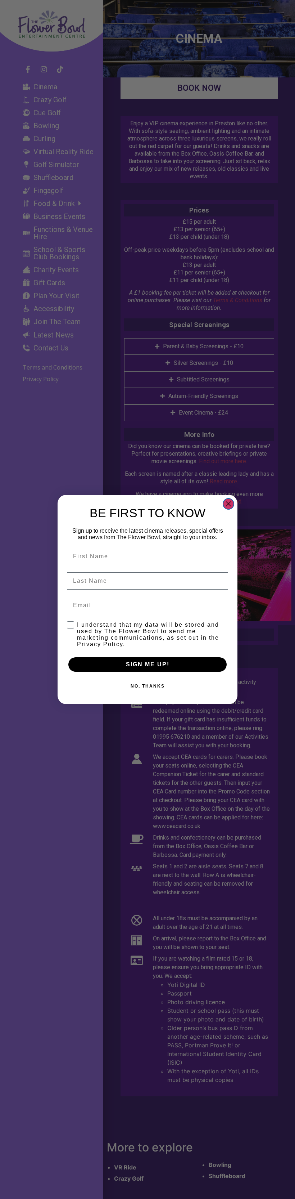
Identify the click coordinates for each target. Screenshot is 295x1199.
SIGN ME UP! (147, 664)
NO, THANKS (148, 686)
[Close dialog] (228, 503)
